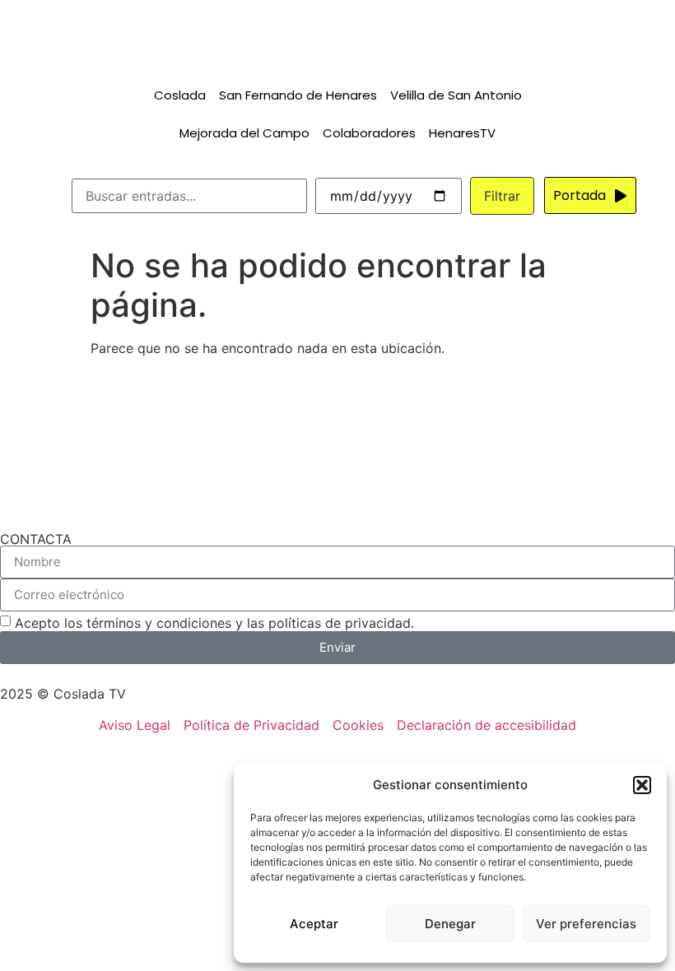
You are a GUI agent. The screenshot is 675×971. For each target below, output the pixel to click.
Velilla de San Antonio (456, 95)
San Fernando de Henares (298, 95)
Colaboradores (369, 133)
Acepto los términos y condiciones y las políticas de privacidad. (214, 623)
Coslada (180, 95)
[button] (642, 785)
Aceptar (314, 924)
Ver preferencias (586, 924)
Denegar (450, 924)
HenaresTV (462, 133)
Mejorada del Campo (244, 133)
